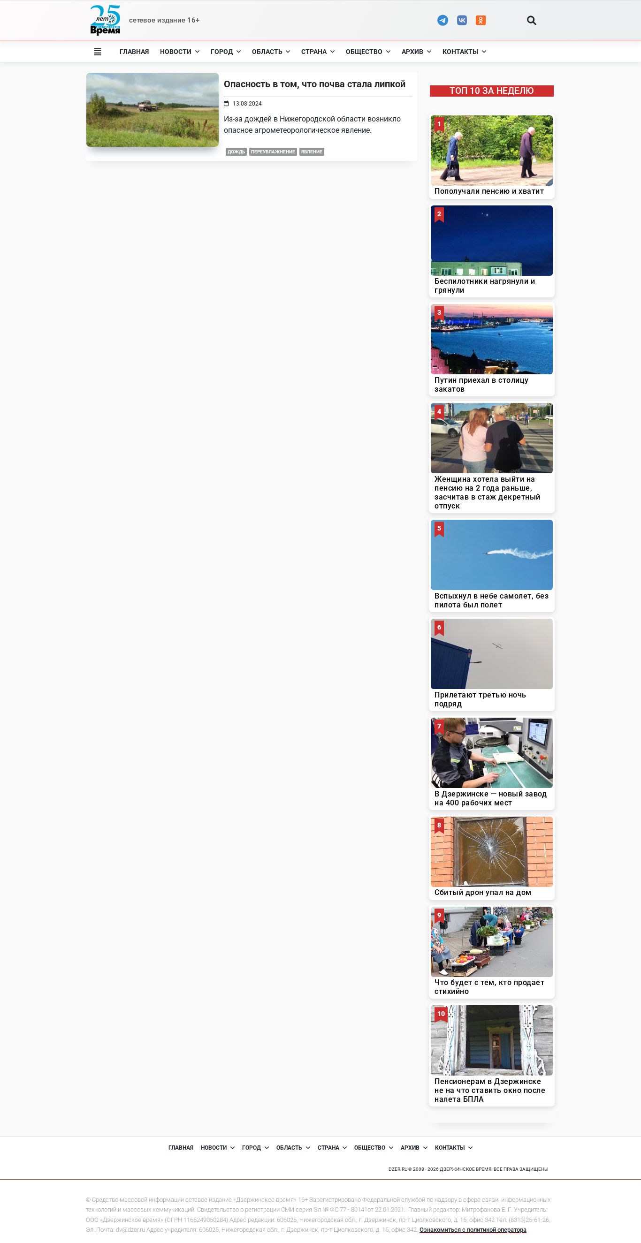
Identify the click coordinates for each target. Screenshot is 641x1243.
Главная (134, 51)
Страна (314, 51)
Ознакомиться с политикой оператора (473, 1229)
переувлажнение (273, 151)
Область (267, 51)
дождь (236, 151)
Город (222, 51)
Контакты (460, 51)
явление (311, 151)
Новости (175, 51)
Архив (412, 51)
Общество (364, 51)
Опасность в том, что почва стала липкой (314, 84)
